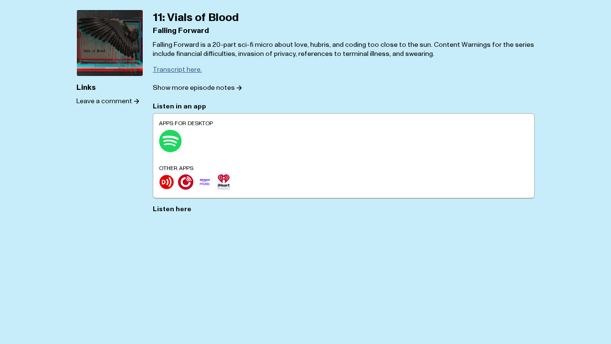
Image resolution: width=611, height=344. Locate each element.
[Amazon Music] (204, 182)
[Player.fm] (185, 182)
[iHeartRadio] (224, 182)
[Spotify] (170, 140)
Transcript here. (177, 69)
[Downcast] (166, 182)
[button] (197, 87)
